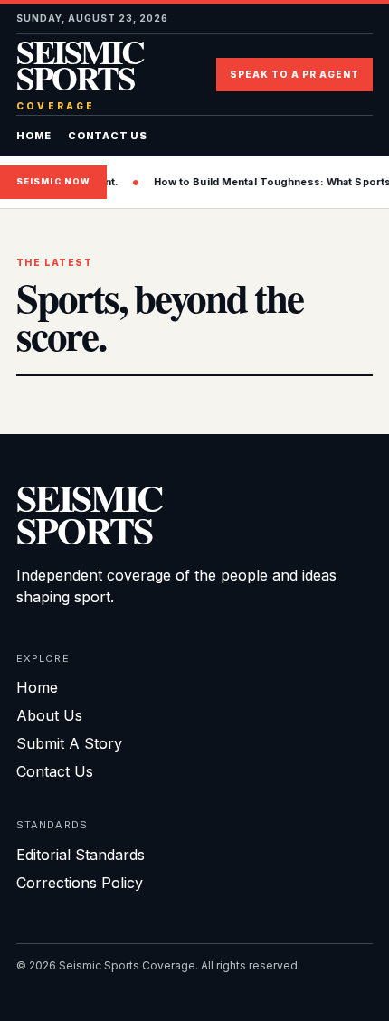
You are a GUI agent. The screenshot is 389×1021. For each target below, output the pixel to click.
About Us (49, 715)
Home (34, 135)
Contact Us (107, 135)
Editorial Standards (80, 855)
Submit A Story (69, 743)
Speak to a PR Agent (294, 74)
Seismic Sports (79, 74)
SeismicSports (89, 513)
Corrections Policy (79, 883)
